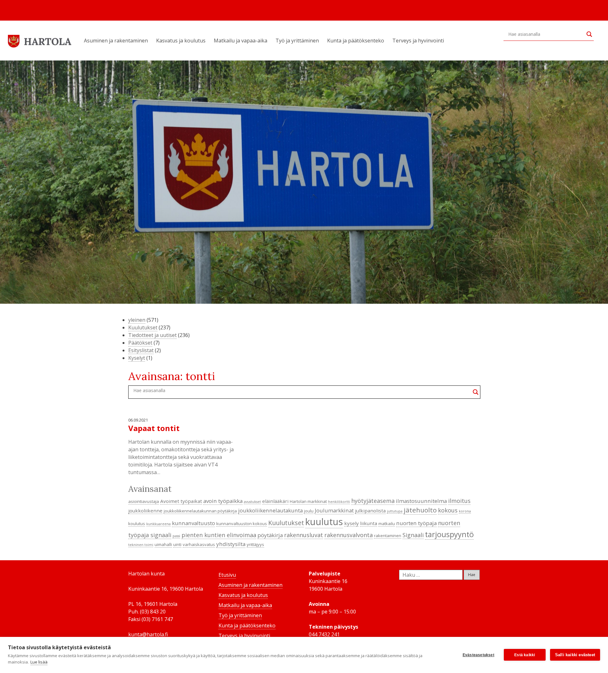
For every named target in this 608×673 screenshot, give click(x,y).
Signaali (413, 535)
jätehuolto (420, 509)
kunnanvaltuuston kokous (241, 523)
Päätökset (140, 342)
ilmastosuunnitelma (421, 501)
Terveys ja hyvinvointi (418, 40)
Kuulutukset (142, 327)
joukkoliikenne (145, 510)
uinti (177, 544)
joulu (309, 511)
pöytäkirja (270, 535)
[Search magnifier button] (589, 34)
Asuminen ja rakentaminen (116, 40)
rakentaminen (387, 535)
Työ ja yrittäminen (297, 40)
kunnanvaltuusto (193, 523)
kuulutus (324, 521)
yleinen (136, 319)
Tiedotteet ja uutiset (152, 335)
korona (465, 511)
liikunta (368, 523)
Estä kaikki (524, 655)
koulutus (136, 523)
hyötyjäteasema (373, 501)
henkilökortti (339, 501)
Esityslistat (141, 350)
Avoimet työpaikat (181, 501)
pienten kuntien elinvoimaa (218, 535)
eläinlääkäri (275, 501)
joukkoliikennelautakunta (270, 510)
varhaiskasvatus (199, 544)
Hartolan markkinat (308, 501)
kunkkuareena (158, 524)
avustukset (252, 501)
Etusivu (227, 574)
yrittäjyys (255, 544)
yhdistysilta (230, 544)
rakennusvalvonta (348, 535)
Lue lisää (39, 662)
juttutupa (394, 511)
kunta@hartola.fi (148, 634)
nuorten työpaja (416, 523)
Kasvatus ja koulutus (181, 40)
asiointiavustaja (143, 501)
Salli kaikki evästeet (575, 654)
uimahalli (163, 544)
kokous (448, 510)
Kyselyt (136, 357)
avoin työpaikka (223, 501)
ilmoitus (459, 501)
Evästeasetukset (478, 655)
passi (176, 536)
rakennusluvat (303, 535)
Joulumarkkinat (334, 510)
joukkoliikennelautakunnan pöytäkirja (200, 511)
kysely (351, 523)
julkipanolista (370, 510)
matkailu (386, 523)
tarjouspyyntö (449, 534)
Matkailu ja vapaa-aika (240, 40)
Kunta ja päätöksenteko (355, 40)
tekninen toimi (140, 545)
